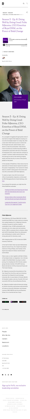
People (4, 331)
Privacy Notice (10, 398)
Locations (5, 346)
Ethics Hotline (21, 406)
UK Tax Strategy (13, 408)
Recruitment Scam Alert (15, 402)
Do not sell (23, 400)
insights (5, 12)
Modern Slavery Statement (15, 404)
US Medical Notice (10, 406)
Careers (4, 339)
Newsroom (5, 342)
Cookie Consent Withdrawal (11, 400)
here (3, 181)
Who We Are (6, 335)
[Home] (5, 3)
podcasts (10, 12)
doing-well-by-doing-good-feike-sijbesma (13, 14)
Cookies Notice (20, 398)
